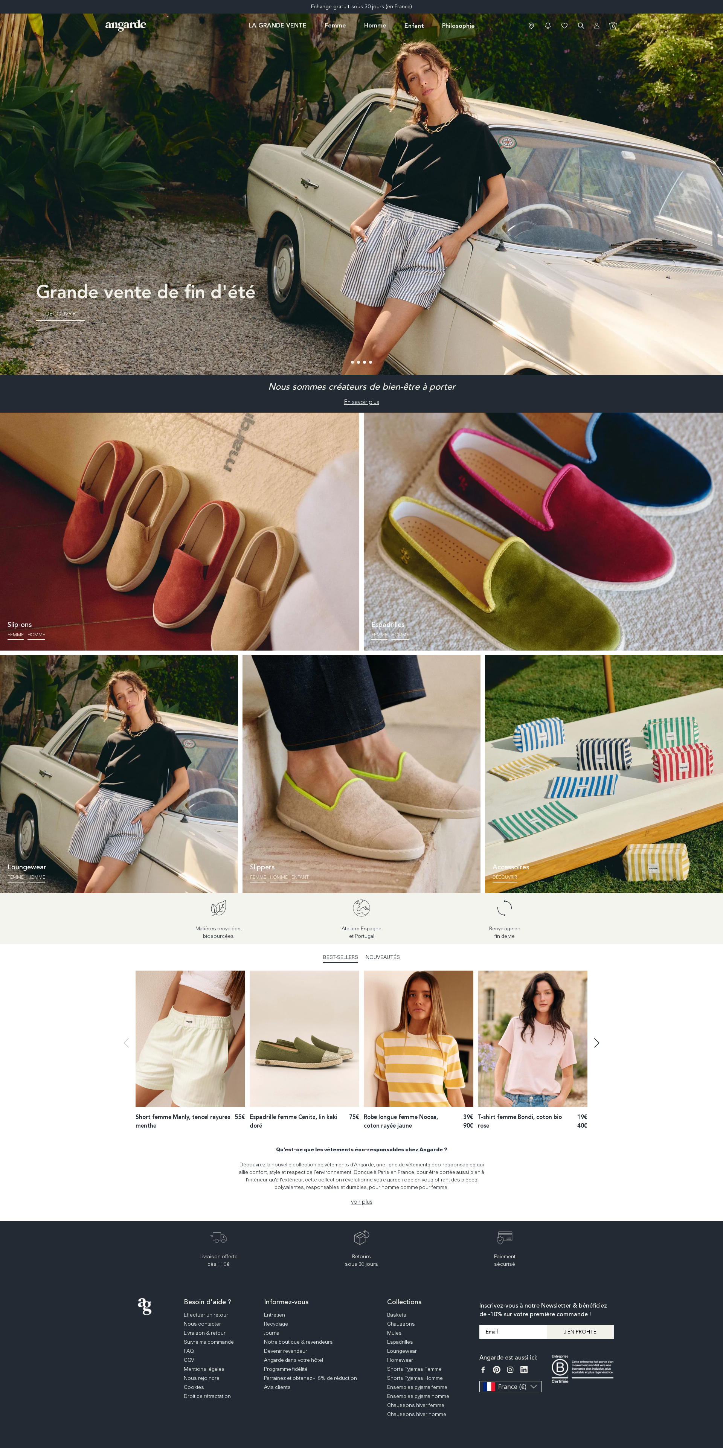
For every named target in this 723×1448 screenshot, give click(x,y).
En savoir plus (361, 401)
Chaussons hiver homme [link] (416, 1414)
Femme (16, 634)
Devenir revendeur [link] (285, 1350)
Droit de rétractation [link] (207, 1395)
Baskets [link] (396, 1314)
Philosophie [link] (458, 25)
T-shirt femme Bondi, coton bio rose (520, 1121)
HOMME (279, 877)
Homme (36, 634)
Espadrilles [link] (400, 1341)
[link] (531, 25)
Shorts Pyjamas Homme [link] (415, 1377)
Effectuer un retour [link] (206, 1314)
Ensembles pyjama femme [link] (417, 1386)
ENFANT (300, 877)
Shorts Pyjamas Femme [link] (414, 1368)
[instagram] (510, 1369)
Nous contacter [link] (202, 1323)
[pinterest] (496, 1369)
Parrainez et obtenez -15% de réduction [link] (310, 1377)
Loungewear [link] (402, 1350)
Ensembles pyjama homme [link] (418, 1395)
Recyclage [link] (276, 1323)
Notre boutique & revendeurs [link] (298, 1341)
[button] (548, 25)
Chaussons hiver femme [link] (415, 1404)
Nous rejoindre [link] (202, 1377)
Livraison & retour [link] (205, 1332)
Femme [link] (335, 25)
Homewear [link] (400, 1359)
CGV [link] (189, 1359)
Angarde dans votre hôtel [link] (293, 1359)
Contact (715, 1367)
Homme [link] (375, 25)
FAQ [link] (189, 1350)
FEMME (258, 877)
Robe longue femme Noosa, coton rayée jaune (401, 1121)
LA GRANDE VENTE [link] (278, 25)
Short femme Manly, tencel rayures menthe (183, 1121)
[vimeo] (524, 1369)
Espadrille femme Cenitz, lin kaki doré (293, 1121)
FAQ (715, 1338)
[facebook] (483, 1369)
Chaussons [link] (401, 1323)
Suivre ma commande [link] (209, 1341)
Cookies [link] (194, 1386)
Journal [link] (272, 1332)
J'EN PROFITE (580, 1332)
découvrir (505, 877)
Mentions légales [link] (204, 1368)
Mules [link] (394, 1332)
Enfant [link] (414, 25)
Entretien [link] (274, 1314)
